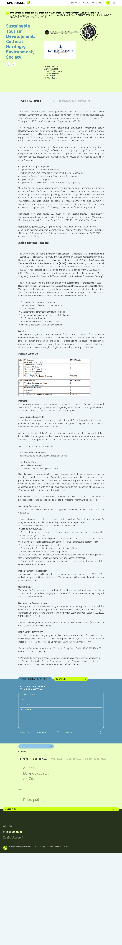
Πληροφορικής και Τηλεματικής (33, 17)
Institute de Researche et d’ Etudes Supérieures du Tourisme (35, 15)
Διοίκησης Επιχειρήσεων (80, 15)
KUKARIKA (49, 846)
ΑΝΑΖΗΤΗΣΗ (97, 3)
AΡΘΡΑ (86, 3)
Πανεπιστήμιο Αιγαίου (45, 13)
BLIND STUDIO (26, 846)
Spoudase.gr (58, 846)
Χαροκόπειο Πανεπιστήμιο (22, 13)
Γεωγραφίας (65, 15)
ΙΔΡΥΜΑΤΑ (75, 3)
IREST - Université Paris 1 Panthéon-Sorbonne (77, 13)
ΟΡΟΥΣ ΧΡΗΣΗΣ (41, 732)
